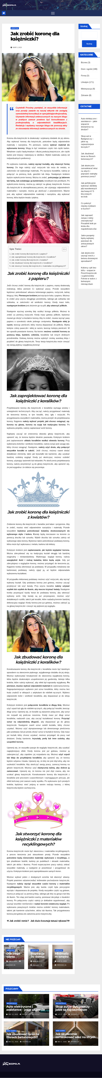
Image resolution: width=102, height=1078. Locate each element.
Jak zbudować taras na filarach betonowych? (88, 156)
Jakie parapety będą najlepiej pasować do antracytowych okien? (87, 240)
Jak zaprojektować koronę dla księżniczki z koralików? (33, 257)
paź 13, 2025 (13, 1014)
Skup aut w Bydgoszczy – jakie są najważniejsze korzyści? (87, 141)
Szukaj (83, 26)
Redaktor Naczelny (31, 1014)
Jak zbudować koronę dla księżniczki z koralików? (31, 263)
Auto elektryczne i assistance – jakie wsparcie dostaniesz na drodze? (89, 124)
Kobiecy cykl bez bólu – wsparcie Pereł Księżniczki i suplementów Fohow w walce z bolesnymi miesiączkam (89, 276)
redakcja (37, 965)
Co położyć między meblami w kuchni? (88, 206)
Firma (83, 76)
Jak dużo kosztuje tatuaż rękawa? (49, 921)
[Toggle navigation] (53, 13)
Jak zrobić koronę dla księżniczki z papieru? (29, 254)
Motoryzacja (86, 89)
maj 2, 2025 (62, 1041)
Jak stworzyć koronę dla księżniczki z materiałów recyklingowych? (38, 266)
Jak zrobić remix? (19, 921)
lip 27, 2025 (62, 1014)
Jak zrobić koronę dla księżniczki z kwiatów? (29, 260)
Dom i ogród (86, 69)
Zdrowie (84, 95)
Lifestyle (14, 28)
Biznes (84, 62)
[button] (63, 249)
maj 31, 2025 (13, 1041)
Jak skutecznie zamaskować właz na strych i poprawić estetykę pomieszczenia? (89, 171)
